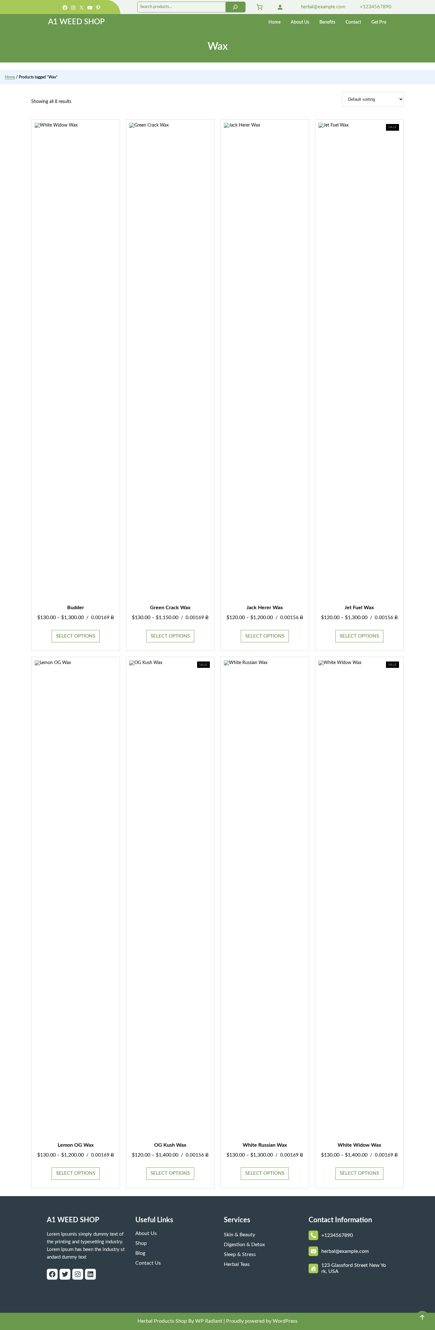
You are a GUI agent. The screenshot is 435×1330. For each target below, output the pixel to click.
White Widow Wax (359, 1145)
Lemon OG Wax (76, 1145)
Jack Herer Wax (264, 607)
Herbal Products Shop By (166, 1321)
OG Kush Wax (170, 1145)
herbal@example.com (322, 6)
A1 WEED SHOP (76, 22)
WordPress (285, 1321)
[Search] (235, 7)
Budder (75, 607)
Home (10, 77)
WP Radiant (208, 1321)
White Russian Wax (265, 1145)
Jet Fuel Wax (359, 607)
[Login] (280, 7)
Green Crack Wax (170, 607)
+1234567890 (375, 6)
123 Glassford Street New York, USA (353, 1268)
